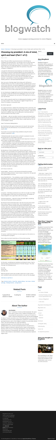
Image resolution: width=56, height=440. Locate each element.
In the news (41, 301)
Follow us (41, 315)
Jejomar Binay (21, 281)
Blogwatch (40, 310)
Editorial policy (41, 326)
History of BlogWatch (44, 299)
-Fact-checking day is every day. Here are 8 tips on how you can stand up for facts (45, 185)
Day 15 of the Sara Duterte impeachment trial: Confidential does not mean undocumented (45, 126)
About (39, 290)
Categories (41, 155)
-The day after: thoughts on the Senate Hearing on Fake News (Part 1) (45, 191)
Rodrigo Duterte (10, 282)
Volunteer (41, 317)
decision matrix (8, 281)
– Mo (39, 167)
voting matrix (18, 282)
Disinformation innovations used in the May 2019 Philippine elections (45, 213)
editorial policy (41, 99)
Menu (2, 43)
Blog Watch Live (41, 307)
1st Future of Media (43, 292)
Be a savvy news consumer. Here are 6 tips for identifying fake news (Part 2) (45, 179)
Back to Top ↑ (51, 438)
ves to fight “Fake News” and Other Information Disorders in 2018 (45, 169)
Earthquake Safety (42, 323)
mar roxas (28, 281)
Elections (7, 49)
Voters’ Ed (40, 329)
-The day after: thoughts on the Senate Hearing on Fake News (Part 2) (45, 197)
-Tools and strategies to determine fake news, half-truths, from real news (44, 207)
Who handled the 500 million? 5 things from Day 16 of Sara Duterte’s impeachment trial (45, 120)
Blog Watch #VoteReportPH (44, 305)
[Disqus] (19, 355)
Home (2, 49)
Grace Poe (14, 281)
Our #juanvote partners (43, 331)
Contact (40, 313)
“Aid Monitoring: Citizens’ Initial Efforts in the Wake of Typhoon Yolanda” (45, 276)
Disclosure (40, 321)
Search (39, 51)
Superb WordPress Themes (29, 438)
